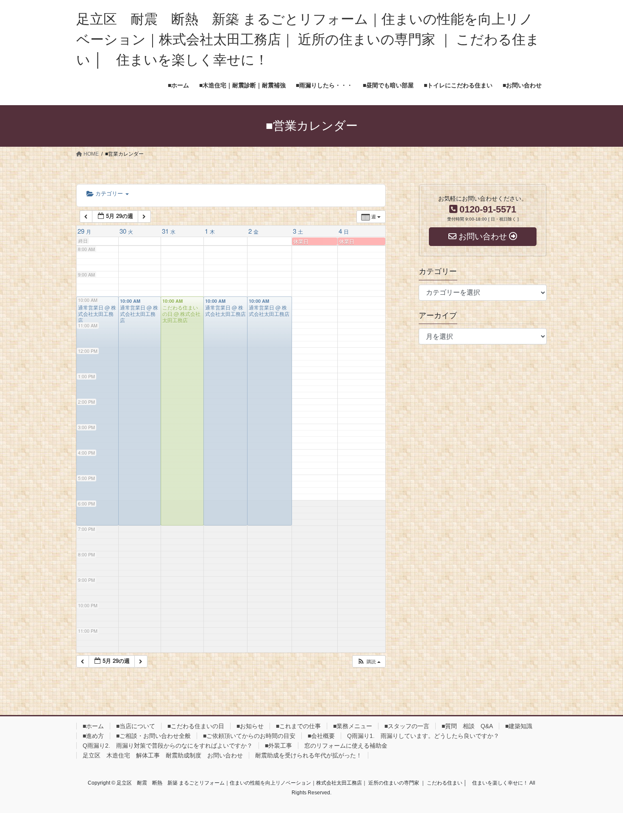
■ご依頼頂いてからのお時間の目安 (249, 735)
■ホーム (93, 726)
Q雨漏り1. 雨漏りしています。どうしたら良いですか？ (423, 735)
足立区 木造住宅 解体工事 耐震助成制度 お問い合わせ (163, 755)
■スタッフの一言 (406, 726)
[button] (369, 661)
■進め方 (93, 735)
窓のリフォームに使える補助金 (345, 745)
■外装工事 (278, 745)
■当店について (135, 726)
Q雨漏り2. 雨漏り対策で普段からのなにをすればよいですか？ (168, 745)
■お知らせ (250, 726)
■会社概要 (321, 735)
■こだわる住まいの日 (195, 726)
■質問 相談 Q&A (467, 726)
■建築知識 (518, 726)
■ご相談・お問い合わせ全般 (153, 735)
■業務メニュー (352, 726)
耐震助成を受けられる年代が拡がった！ (308, 755)
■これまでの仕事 (298, 726)
